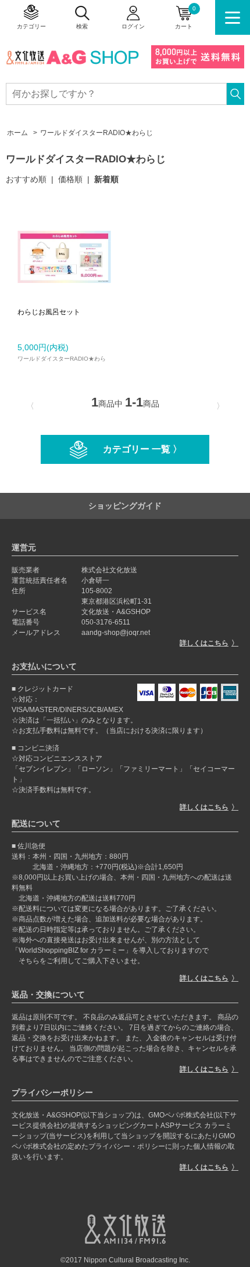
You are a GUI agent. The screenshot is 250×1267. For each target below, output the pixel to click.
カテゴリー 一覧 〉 (142, 449)
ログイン (133, 26)
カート (185, 17)
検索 (82, 26)
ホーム (17, 133)
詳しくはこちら (204, 643)
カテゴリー (31, 26)
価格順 (70, 179)
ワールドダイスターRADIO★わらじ (96, 133)
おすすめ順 (26, 179)
